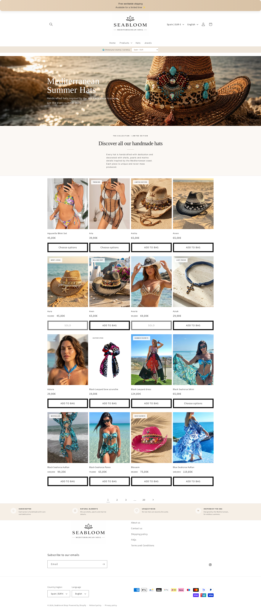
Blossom (135, 467)
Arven (176, 233)
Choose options (68, 247)
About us (135, 522)
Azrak (175, 311)
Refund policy (95, 605)
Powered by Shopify (77, 605)
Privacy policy (111, 605)
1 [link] (108, 499)
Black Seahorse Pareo (100, 467)
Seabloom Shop (61, 605)
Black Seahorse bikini (183, 389)
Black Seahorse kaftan (58, 467)
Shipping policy (139, 533)
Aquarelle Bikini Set (57, 233)
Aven (91, 311)
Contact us (136, 528)
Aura (49, 311)
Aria (91, 233)
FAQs (133, 539)
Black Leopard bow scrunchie (103, 389)
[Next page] (152, 499)
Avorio (134, 311)
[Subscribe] (103, 564)
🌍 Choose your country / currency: (116, 50)
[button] (51, 24)
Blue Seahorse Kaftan (183, 467)
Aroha (134, 233)
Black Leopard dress (141, 389)
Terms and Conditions (142, 545)
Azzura (50, 389)
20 (144, 499)
